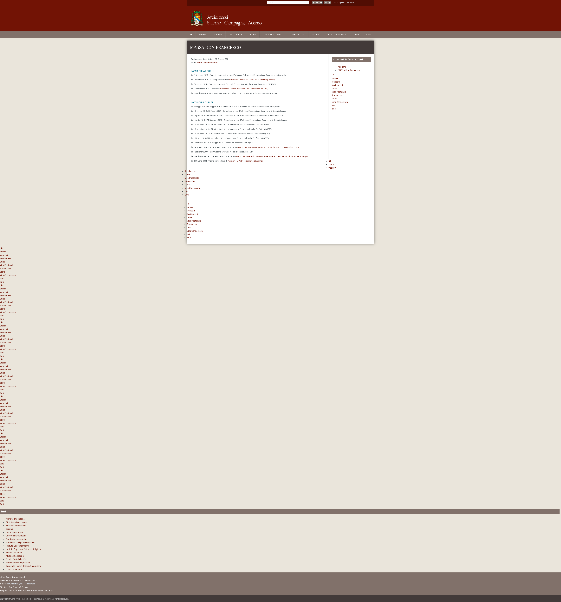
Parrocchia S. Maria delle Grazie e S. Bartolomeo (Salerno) (244, 89)
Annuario (342, 66)
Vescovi (217, 34)
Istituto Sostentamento (18, 545)
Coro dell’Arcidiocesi (16, 535)
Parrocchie (297, 34)
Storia (202, 34)
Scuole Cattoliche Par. (16, 559)
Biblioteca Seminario (16, 525)
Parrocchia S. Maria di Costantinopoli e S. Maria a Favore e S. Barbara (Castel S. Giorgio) (272, 156)
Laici (357, 34)
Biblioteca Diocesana (16, 522)
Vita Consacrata (337, 34)
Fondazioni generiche (16, 538)
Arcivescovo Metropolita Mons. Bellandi (211, 37)
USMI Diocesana (14, 569)
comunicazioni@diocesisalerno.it (20, 583)
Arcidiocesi (236, 34)
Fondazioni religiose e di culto (20, 542)
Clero (315, 34)
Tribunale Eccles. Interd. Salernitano (23, 565)
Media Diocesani (14, 552)
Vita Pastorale (273, 34)
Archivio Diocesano (15, 518)
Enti (368, 34)
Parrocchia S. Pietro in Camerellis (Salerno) (245, 161)
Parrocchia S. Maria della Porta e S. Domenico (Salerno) (252, 79)
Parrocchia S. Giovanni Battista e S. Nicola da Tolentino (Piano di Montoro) (268, 147)
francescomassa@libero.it (209, 62)
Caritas (9, 528)
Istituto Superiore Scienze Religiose (24, 549)
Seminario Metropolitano (18, 562)
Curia (253, 34)
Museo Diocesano (15, 555)
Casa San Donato (14, 532)
